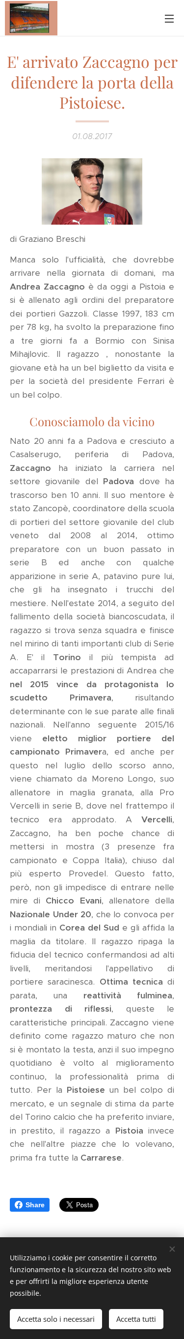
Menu (169, 18)
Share (35, 1205)
